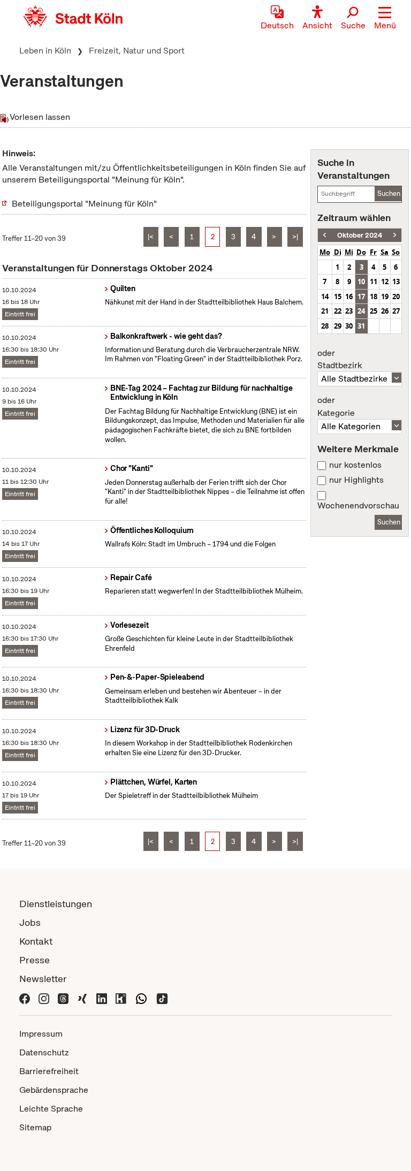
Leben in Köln (45, 50)
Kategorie (336, 407)
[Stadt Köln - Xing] (82, 997)
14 (325, 296)
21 (325, 311)
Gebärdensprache (53, 1090)
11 (373, 281)
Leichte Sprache (51, 1108)
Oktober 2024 (359, 235)
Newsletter (43, 978)
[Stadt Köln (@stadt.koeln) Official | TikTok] (162, 997)
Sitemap (35, 1127)
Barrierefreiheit (49, 1071)
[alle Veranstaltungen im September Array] (324, 235)
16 (349, 296)
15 (337, 296)
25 (373, 311)
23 (349, 311)
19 (385, 296)
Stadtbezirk (339, 359)
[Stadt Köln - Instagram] (44, 997)
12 (385, 281)
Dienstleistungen (55, 904)
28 (325, 326)
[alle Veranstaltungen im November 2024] (394, 235)
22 (337, 311)
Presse (34, 960)
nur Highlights (356, 480)
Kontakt (35, 941)
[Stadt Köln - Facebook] (24, 997)
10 (361, 281)
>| (295, 236)
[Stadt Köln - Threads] (63, 997)
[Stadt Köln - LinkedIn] (101, 997)
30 (349, 326)
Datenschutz (44, 1052)
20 (396, 296)
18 (373, 296)
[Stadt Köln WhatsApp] (141, 997)
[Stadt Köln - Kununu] (121, 997)
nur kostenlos (355, 465)
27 (396, 311)
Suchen (388, 193)
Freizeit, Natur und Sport (137, 50)
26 (385, 311)
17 (361, 296)
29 (337, 326)
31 (361, 326)
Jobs (30, 922)
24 (361, 311)
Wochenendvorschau (358, 505)
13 (396, 281)
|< (151, 236)
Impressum (41, 1033)
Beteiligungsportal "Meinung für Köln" (84, 203)
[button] (385, 18)
